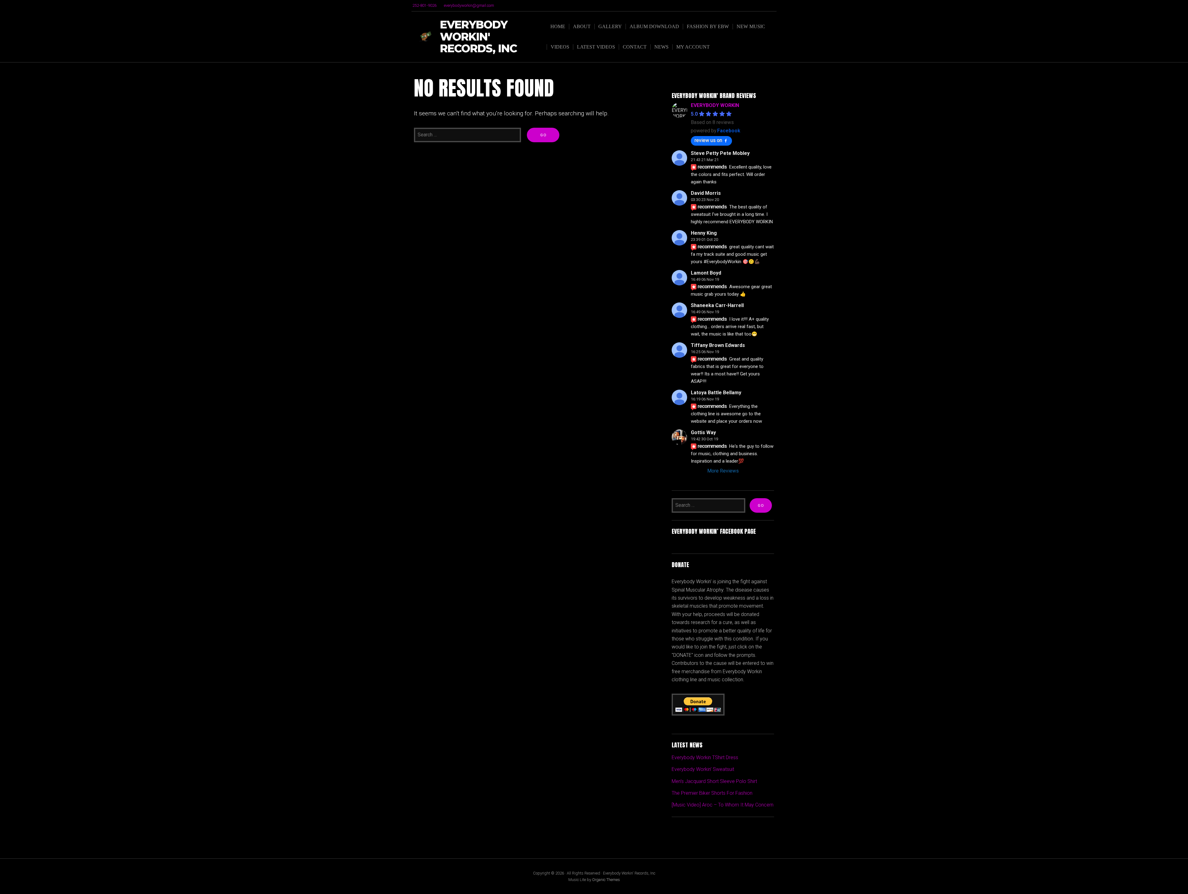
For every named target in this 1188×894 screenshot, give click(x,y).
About (582, 26)
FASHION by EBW (708, 26)
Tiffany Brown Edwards (718, 345)
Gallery (610, 26)
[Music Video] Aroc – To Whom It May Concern (722, 805)
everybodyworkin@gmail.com (469, 5)
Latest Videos (596, 46)
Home (557, 26)
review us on (708, 140)
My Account (693, 46)
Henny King (704, 233)
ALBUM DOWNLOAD (654, 26)
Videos (560, 46)
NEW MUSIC (751, 26)
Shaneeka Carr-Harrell (717, 305)
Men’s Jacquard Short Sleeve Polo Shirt (714, 781)
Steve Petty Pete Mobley (720, 153)
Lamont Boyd (706, 273)
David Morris (706, 193)
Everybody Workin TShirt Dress (705, 757)
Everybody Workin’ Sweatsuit (703, 769)
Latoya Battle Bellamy (716, 393)
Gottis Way (703, 432)
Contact (635, 46)
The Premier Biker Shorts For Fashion (712, 793)
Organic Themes (606, 879)
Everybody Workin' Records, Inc (478, 37)
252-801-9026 (424, 5)
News (661, 46)
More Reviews (723, 471)
